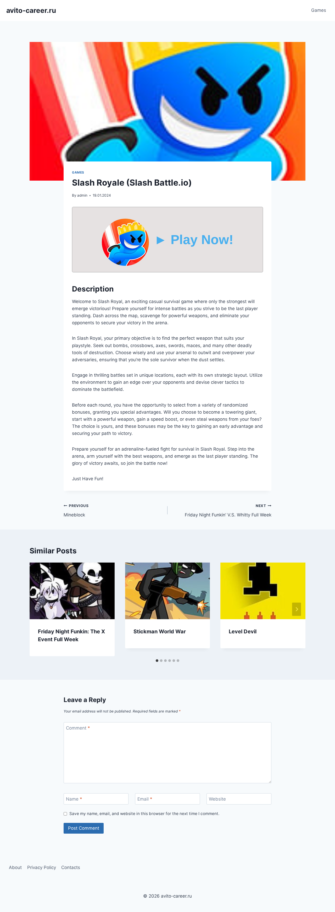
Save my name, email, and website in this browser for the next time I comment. (144, 813)
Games (318, 10)
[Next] (296, 609)
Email (144, 799)
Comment (78, 728)
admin (82, 195)
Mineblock (76, 510)
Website (217, 799)
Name (74, 799)
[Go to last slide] (38, 609)
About (15, 867)
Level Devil (242, 631)
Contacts (70, 867)
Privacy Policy (41, 867)
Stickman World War (159, 631)
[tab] (157, 660)
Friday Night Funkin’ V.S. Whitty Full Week (228, 510)
